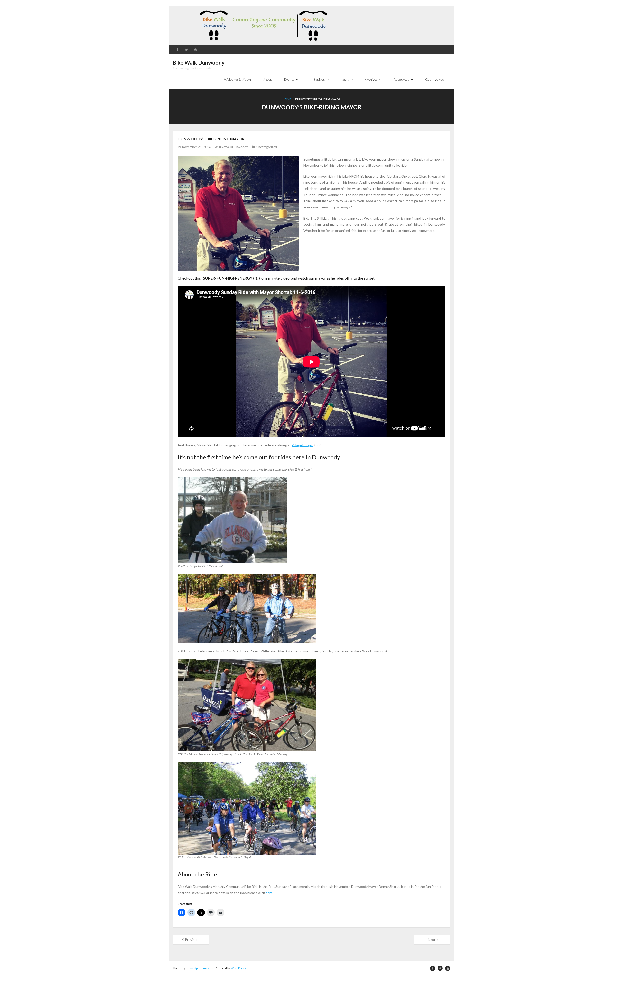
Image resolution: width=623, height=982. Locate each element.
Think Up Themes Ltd (200, 968)
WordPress (238, 968)
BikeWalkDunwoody (233, 147)
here (269, 893)
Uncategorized (266, 147)
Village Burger (302, 445)
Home (287, 99)
